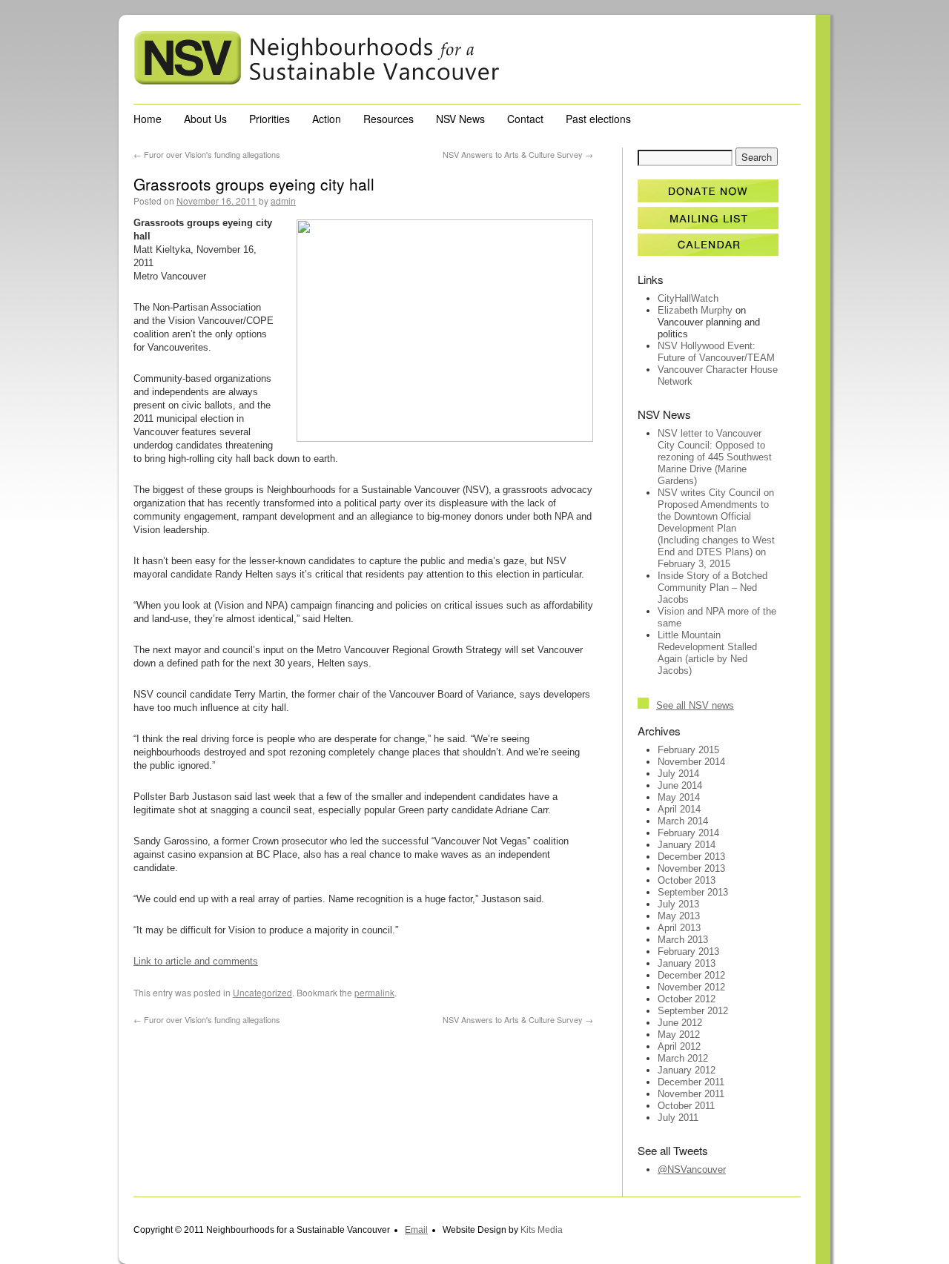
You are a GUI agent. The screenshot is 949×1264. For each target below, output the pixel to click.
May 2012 (679, 1034)
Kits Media (541, 1230)
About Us (205, 118)
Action (326, 118)
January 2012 (686, 1070)
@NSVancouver (692, 1169)
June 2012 (680, 1022)
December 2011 (691, 1082)
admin (283, 200)
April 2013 (679, 927)
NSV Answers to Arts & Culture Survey (518, 154)
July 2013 (678, 904)
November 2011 (691, 1093)
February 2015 (688, 749)
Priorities (269, 118)
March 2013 (683, 939)
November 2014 (691, 761)
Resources (388, 118)
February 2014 (688, 832)
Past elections (598, 118)
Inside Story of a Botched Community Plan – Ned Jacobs (712, 587)
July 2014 (678, 773)
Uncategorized (262, 992)
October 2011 (686, 1105)
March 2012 (683, 1058)
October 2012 (686, 999)
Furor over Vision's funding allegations (206, 154)
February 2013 (688, 951)
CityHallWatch (688, 298)
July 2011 (678, 1117)
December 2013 (691, 856)
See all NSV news (695, 705)
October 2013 (686, 880)
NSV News (460, 118)
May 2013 (679, 915)
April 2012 (679, 1046)
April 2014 (679, 809)
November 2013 (691, 868)
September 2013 (693, 892)
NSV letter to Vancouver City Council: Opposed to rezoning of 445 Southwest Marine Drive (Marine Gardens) (715, 457)
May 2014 (679, 797)
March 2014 (683, 821)
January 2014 (686, 844)
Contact (525, 118)
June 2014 (680, 785)
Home (147, 118)
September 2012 (693, 1010)
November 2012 (691, 987)
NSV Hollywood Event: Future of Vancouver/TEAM (716, 351)
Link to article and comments (195, 961)
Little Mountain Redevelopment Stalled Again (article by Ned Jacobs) (707, 652)
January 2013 (686, 963)
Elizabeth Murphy (695, 310)
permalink (374, 992)
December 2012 (691, 975)
